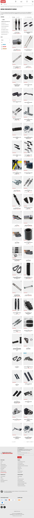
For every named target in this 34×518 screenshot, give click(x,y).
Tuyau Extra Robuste (28, 260)
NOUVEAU (4, 44)
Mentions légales (20, 476)
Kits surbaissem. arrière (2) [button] (4, 29)
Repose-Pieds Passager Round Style (17, 419)
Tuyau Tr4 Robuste (17, 242)
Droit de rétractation (20, 480)
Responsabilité (2, 481)
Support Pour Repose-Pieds (17, 190)
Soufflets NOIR (17, 384)
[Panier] (32, 1)
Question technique (3, 464)
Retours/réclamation (3, 471)
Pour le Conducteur (20, 471)
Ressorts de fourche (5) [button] (4, 34)
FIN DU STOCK (4, 48)
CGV (18, 477)
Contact (2, 461)
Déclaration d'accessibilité (21, 484)
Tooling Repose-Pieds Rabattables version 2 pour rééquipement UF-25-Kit (17, 349)
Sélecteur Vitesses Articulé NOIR (28, 102)
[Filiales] (16, 1)
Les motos (19, 469)
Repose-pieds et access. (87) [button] (5, 32)
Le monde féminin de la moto (21, 461)
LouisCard (2, 469)
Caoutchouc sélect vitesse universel (17, 101)
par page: (17, 17)
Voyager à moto (20, 468)
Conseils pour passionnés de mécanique (23, 465)
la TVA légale (18, 513)
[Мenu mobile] (1, 4)
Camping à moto (20, 472)
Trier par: (26, 17)
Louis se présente (3, 476)
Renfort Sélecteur (28, 348)
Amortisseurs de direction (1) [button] (5, 24)
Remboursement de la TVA (4, 480)
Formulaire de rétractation (21, 481)
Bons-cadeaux (2, 468)
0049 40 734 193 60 (7, 453)
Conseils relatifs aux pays (21, 464)
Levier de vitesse (17, 225)
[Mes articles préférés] (27, 1)
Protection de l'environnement (21, 485)
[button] (32, 4)
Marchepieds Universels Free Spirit (28, 330)
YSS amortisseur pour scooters (17, 208)
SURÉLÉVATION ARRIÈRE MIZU (28, 225)
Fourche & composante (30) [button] (4, 26)
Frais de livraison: (12, 514)
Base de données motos (4, 465)
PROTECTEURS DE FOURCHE (28, 401)
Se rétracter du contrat (3, 472)
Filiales (1, 477)
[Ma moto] (21, 1)
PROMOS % (4, 46)
